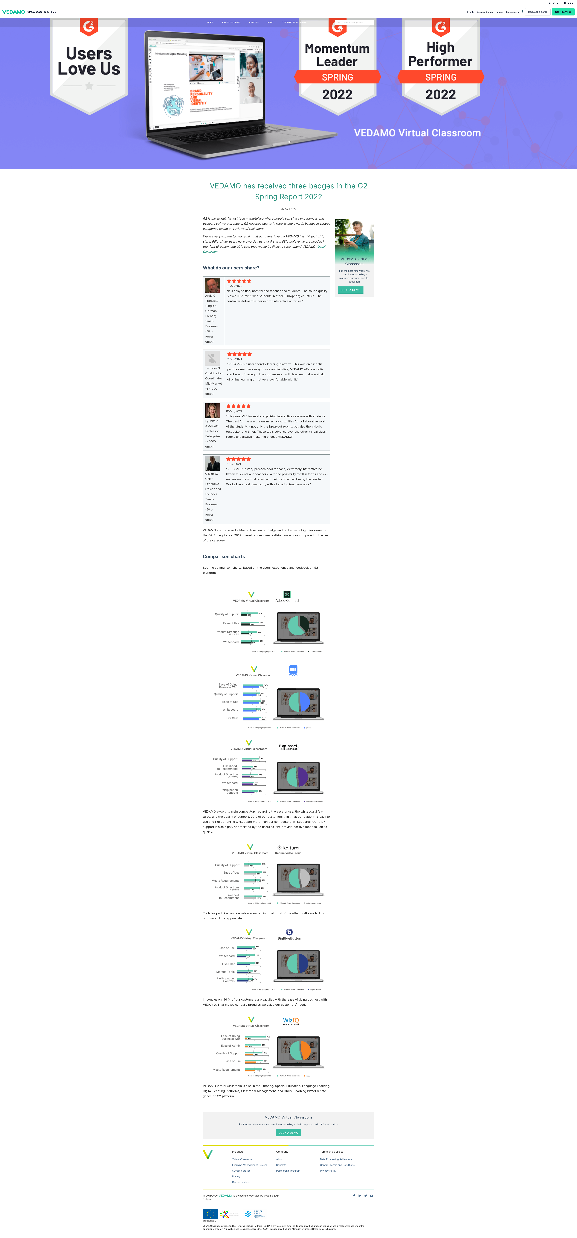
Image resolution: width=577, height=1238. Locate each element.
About (279, 1159)
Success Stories (485, 12)
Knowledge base (231, 22)
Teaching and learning (294, 22)
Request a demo (537, 11)
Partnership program (288, 1170)
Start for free (563, 11)
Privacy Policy (328, 1170)
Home (210, 22)
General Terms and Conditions (337, 1164)
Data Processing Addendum (336, 1159)
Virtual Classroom (38, 11)
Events (470, 12)
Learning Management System (249, 1164)
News (270, 22)
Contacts (281, 1164)
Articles (253, 22)
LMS (53, 11)
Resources (511, 12)
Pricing (499, 12)
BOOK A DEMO (350, 290)
